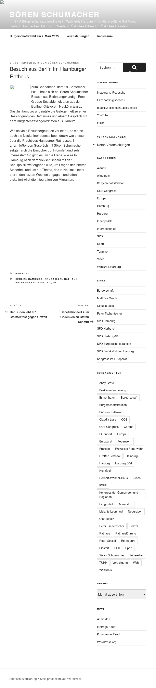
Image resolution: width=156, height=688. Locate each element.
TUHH (103, 562)
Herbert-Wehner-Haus (113, 478)
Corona (128, 427)
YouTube (102, 115)
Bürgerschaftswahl (111, 412)
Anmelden (103, 619)
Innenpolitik (104, 221)
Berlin (20, 278)
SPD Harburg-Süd (108, 336)
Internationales (106, 229)
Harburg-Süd (123, 463)
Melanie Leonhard (111, 511)
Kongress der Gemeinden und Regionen (118, 494)
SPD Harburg (105, 328)
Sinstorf (104, 548)
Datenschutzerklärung (23, 679)
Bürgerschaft (105, 290)
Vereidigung (120, 562)
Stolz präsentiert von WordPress (60, 679)
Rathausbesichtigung (33, 282)
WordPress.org (106, 642)
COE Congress (106, 191)
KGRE (103, 485)
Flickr (100, 123)
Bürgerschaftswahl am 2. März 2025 (34, 36)
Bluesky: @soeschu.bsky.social (117, 108)
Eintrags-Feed (106, 627)
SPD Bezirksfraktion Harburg (115, 351)
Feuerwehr (124, 441)
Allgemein (103, 175)
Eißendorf (105, 434)
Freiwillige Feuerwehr (129, 449)
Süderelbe (136, 555)
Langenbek (106, 504)
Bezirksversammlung (112, 390)
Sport (100, 244)
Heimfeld (105, 470)
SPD (56, 282)
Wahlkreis (105, 570)
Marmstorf (125, 504)
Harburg (102, 213)
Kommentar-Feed (108, 634)
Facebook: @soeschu (111, 100)
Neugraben (135, 511)
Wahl (136, 562)
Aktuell (101, 168)
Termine (102, 251)
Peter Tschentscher (109, 313)
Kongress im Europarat (112, 359)
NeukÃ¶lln (53, 278)
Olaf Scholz (106, 519)
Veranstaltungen (78, 36)
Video (100, 259)
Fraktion (104, 449)
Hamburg (22, 273)
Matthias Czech (107, 298)
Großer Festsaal (109, 456)
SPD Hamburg (106, 321)
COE (124, 419)
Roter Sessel (107, 541)
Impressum (105, 36)
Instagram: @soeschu (111, 92)
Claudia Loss (105, 306)
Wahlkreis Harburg (109, 267)
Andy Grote (106, 383)
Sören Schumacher (55, 14)
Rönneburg (128, 541)
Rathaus (71, 278)
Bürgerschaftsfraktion (111, 183)
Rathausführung (125, 533)
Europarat (105, 441)
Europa (101, 198)
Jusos (137, 478)
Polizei (134, 526)
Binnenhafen (107, 397)
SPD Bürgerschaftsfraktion (114, 344)
